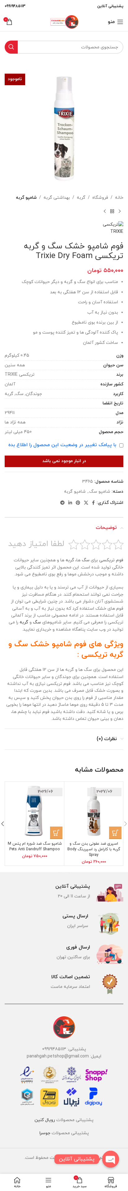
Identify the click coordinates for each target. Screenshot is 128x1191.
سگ (37, 622)
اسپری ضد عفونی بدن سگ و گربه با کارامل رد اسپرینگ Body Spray (93, 849)
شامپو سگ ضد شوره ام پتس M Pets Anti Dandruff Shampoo (35, 846)
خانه (119, 198)
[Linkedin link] (70, 503)
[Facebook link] (93, 503)
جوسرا (44, 1133)
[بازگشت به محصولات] (112, 211)
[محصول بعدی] (104, 211)
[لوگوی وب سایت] (64, 21)
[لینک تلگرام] (62, 503)
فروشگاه (100, 198)
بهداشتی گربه (56, 198)
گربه (81, 198)
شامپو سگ (99, 492)
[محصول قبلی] (119, 211)
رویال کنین (44, 1120)
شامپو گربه (26, 198)
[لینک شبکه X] (86, 503)
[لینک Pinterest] (78, 503)
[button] (115, 833)
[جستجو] (11, 47)
